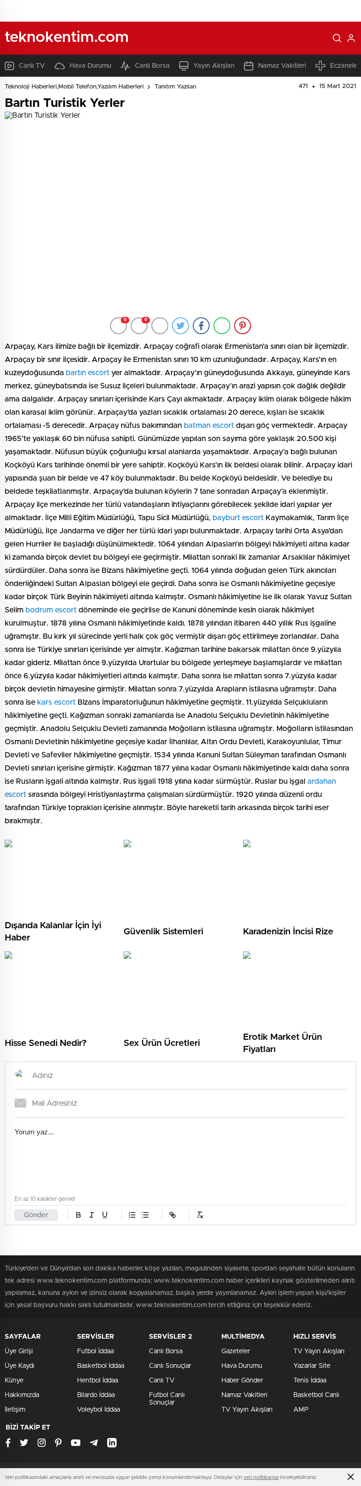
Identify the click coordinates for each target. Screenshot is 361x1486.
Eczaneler (345, 66)
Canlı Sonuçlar (170, 1366)
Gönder (36, 1215)
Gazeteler (235, 1351)
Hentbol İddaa (97, 1380)
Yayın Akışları (214, 66)
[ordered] (132, 1215)
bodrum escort (51, 610)
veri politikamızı (261, 1477)
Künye (14, 1380)
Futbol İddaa (95, 1351)
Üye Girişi (19, 1351)
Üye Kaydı (19, 1366)
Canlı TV (32, 66)
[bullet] (145, 1215)
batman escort (209, 425)
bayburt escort (238, 518)
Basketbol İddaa (100, 1366)
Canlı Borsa (152, 66)
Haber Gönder (242, 1380)
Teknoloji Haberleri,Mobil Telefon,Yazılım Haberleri (74, 87)
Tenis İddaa (309, 1380)
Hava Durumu (90, 66)
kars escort (56, 702)
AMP (300, 1409)
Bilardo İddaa (96, 1395)
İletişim (15, 1409)
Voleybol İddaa (98, 1409)
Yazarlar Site (311, 1366)
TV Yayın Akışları (247, 1409)
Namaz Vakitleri (282, 66)
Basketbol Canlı (316, 1395)
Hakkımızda (22, 1395)
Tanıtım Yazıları (175, 87)
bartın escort (88, 373)
